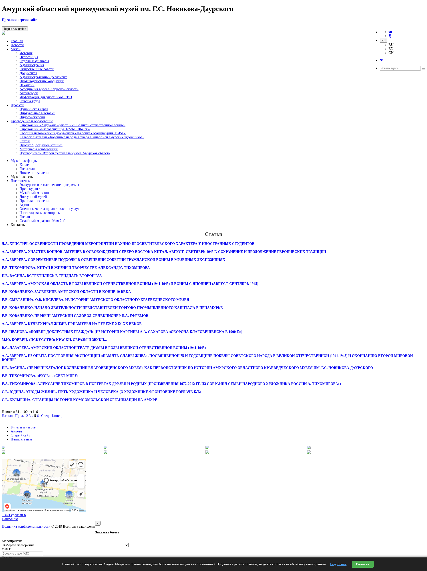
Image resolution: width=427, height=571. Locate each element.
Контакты (18, 225)
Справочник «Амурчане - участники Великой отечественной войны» (72, 125)
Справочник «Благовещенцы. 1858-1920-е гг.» (55, 129)
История (26, 53)
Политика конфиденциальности (26, 526)
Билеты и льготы (23, 427)
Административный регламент (43, 77)
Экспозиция (29, 57)
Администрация (32, 65)
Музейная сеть (22, 177)
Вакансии (27, 85)
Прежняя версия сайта (20, 20)
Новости (17, 45)
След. (45, 416)
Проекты (17, 105)
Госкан (25, 217)
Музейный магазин (34, 193)
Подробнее (338, 564)
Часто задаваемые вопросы (40, 213)
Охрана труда (30, 101)
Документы (28, 73)
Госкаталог (28, 169)
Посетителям (20, 181)
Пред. (19, 416)
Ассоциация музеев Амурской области (49, 89)
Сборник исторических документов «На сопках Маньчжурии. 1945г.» (73, 133)
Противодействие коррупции (42, 81)
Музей (15, 49)
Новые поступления (35, 173)
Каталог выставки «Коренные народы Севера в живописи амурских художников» (82, 137)
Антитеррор (29, 93)
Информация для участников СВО (46, 97)
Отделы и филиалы (34, 61)
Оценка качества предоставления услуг (49, 209)
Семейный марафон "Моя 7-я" (43, 221)
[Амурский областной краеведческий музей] (3, 33)
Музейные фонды (24, 161)
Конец (57, 416)
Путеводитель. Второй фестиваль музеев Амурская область (65, 153)
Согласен (362, 564)
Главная (17, 41)
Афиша (25, 205)
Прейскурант (30, 189)
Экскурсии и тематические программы (49, 185)
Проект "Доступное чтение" (41, 145)
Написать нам (21, 439)
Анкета (16, 431)
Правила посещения (35, 201)
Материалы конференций (39, 149)
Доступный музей (33, 197)
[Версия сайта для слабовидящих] (381, 60)
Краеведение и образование (32, 121)
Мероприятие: (12, 541)
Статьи (25, 141)
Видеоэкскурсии (32, 117)
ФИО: (6, 549)
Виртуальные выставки (37, 113)
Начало (7, 416)
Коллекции (28, 165)
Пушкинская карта (34, 109)
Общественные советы (37, 69)
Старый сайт (20, 435)
